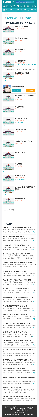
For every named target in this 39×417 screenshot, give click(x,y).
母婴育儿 (5, 10)
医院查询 (19, 10)
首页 (4, 14)
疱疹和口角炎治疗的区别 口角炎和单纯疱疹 (16, 245)
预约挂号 (16, 90)
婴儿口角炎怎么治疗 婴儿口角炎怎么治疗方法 (16, 254)
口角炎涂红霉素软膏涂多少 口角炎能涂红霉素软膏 (18, 262)
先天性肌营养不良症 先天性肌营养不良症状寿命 (17, 323)
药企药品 (12, 6)
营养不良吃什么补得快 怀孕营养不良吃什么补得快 (18, 360)
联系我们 (20, 409)
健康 (13, 2)
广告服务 (14, 409)
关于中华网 (8, 409)
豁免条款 (13, 410)
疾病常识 (26, 6)
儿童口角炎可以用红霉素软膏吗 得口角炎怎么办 (17, 227)
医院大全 (12, 10)
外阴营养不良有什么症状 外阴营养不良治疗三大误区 (18, 297)
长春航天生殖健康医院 (9, 210)
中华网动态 (25, 410)
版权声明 (31, 409)
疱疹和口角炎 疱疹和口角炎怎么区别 (14, 236)
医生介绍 (26, 10)
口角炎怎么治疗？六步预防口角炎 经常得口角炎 (17, 280)
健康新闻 (5, 6)
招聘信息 (25, 409)
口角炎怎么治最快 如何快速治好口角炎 (14, 271)
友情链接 (19, 410)
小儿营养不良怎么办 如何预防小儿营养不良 (16, 288)
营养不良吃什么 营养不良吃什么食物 (14, 368)
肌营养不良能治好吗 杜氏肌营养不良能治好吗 (16, 396)
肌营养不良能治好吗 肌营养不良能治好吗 (15, 314)
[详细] (33, 232)
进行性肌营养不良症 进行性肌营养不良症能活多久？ (18, 341)
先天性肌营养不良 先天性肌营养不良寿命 (15, 332)
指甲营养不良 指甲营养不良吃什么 (13, 388)
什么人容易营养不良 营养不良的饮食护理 (15, 306)
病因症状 (19, 6)
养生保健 (33, 6)
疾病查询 (33, 10)
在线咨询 (30, 90)
